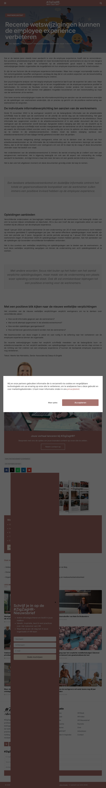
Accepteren (80, 402)
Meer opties (52, 403)
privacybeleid (73, 389)
